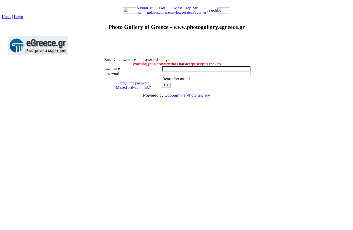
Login (18, 17)
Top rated (189, 10)
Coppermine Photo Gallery (187, 95)
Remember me (174, 79)
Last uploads (153, 10)
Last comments (166, 10)
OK (166, 85)
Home (6, 17)
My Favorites (200, 10)
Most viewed (179, 10)
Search (212, 10)
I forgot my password (133, 83)
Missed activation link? (133, 87)
